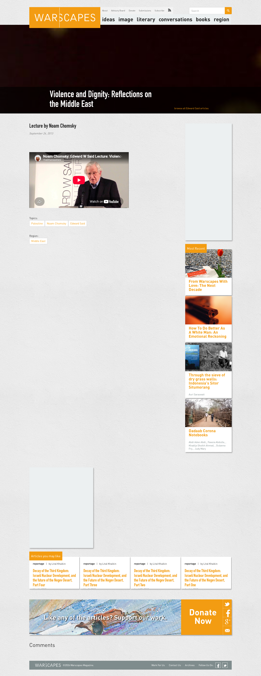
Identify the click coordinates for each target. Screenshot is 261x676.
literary (146, 19)
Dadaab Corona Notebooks (202, 432)
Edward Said (193, 108)
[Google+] (227, 621)
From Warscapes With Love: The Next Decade (208, 285)
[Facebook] (227, 612)
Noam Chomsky (56, 223)
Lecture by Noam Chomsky (52, 126)
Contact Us (175, 665)
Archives (190, 665)
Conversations (175, 19)
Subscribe (159, 10)
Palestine (37, 223)
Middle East (38, 241)
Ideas (108, 19)
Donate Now (203, 616)
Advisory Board (118, 10)
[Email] (227, 630)
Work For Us (158, 665)
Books (203, 19)
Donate (132, 10)
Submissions (145, 10)
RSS (169, 10)
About (105, 10)
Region (221, 19)
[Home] (64, 17)
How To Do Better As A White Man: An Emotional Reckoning (207, 332)
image (125, 19)
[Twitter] (227, 603)
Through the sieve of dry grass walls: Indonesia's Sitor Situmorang (207, 381)
